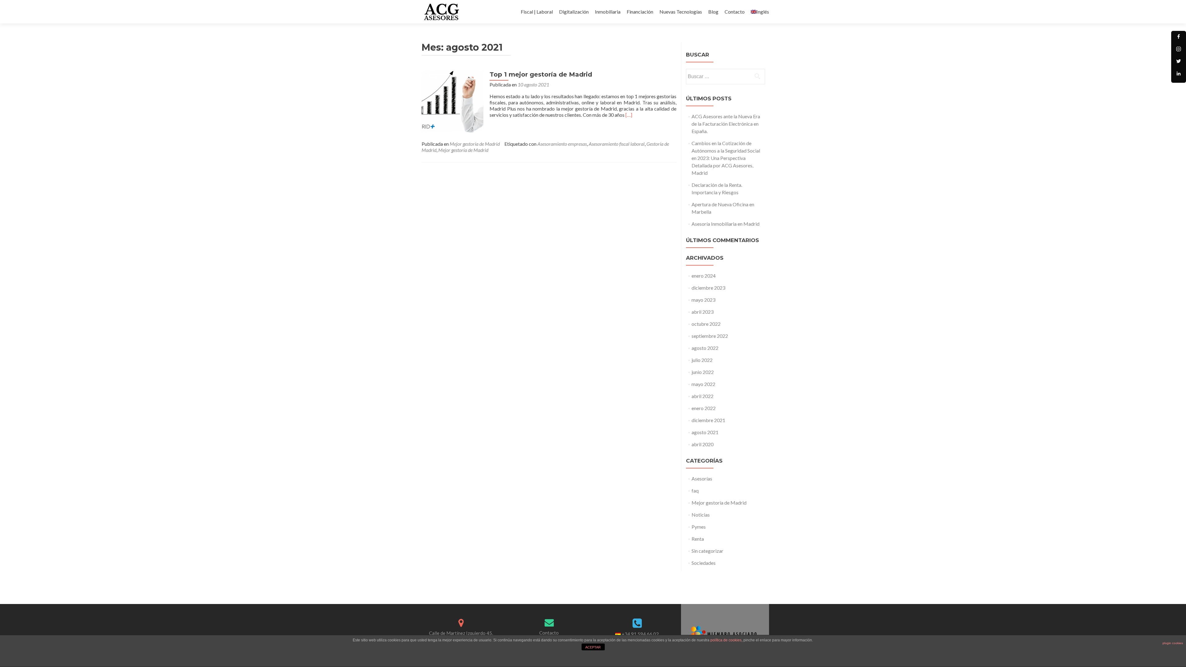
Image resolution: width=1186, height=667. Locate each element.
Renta (698, 539)
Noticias (701, 515)
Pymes (699, 527)
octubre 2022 (706, 324)
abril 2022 (702, 396)
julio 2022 (702, 360)
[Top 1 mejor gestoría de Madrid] (452, 101)
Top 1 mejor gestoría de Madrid (541, 74)
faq (695, 490)
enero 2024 (704, 276)
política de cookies (726, 640)
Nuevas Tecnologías (680, 12)
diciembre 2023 (708, 288)
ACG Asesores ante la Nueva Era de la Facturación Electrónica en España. (726, 123)
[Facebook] (1178, 38)
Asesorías (702, 478)
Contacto (735, 12)
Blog (713, 12)
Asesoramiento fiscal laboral (617, 144)
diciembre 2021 (708, 420)
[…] (628, 115)
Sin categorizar (707, 551)
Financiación (640, 12)
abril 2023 (702, 312)
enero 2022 (704, 408)
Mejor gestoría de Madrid (475, 144)
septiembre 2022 (710, 336)
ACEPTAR (593, 647)
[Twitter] (1178, 63)
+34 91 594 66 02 (640, 634)
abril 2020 (702, 444)
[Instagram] (1178, 50)
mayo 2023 (703, 300)
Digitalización (574, 12)
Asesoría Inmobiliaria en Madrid (725, 224)
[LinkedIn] (1178, 75)
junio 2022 (703, 372)
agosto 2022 (705, 348)
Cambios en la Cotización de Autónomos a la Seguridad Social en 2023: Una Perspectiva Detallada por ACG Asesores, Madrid (726, 158)
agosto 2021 (705, 432)
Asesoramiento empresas (562, 144)
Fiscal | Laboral (537, 12)
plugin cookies (1173, 643)
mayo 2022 (703, 384)
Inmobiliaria (607, 12)
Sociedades (704, 563)
